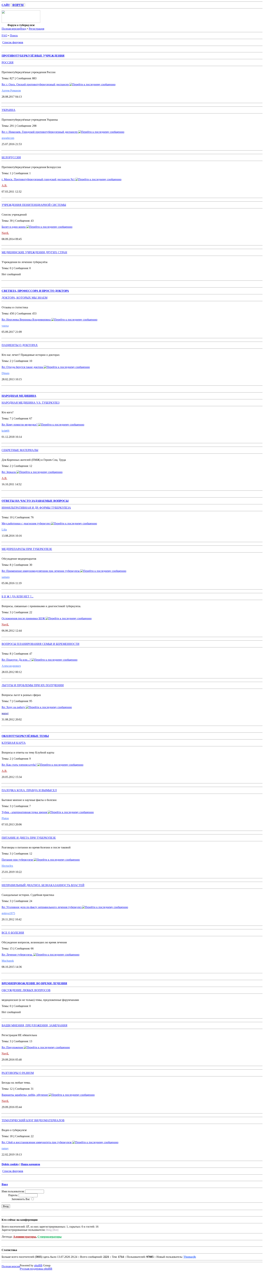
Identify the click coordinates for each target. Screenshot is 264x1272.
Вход (23, 28)
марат (5, 713)
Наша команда (30, 1164)
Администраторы (24, 1236)
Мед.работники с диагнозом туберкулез (26, 523)
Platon (5, 818)
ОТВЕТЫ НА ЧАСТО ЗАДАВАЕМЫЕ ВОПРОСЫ (35, 500)
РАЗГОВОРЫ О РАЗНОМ (18, 1072)
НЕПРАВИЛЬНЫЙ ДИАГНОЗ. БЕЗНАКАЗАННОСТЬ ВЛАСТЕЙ (43, 885)
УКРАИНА (8, 109)
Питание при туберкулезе (18, 859)
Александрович (11, 665)
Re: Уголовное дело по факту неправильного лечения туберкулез (42, 907)
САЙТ (6, 4)
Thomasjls (189, 1256)
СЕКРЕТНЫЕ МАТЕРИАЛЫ (20, 450)
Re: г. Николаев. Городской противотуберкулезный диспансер (40, 131)
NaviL (5, 232)
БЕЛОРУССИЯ (11, 157)
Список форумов (12, 42)
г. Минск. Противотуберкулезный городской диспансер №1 (38, 179)
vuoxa (5, 325)
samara (6, 577)
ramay (5, 1148)
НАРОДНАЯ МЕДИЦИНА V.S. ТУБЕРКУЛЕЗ (30, 402)
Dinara (5, 373)
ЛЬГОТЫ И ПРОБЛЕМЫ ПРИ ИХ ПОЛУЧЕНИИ (33, 685)
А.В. (4, 185)
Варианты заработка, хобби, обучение (25, 1094)
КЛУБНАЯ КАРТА (14, 742)
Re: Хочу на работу (14, 707)
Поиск (14, 35)
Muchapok (8, 960)
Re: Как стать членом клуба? (19, 764)
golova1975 (8, 913)
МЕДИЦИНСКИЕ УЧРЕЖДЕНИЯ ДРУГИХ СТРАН (34, 252)
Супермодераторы (50, 1236)
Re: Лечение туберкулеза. (17, 954)
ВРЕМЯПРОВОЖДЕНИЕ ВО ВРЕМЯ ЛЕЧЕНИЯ (34, 983)
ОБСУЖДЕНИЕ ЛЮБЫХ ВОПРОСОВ (26, 990)
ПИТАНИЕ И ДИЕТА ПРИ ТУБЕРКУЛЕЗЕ (29, 837)
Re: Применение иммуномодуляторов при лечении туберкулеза (41, 570)
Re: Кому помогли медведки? (20, 424)
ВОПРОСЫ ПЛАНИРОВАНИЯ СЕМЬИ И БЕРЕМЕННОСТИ (40, 643)
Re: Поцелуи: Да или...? (16, 659)
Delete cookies (10, 1164)
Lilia (4, 529)
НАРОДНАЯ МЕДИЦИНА (19, 395)
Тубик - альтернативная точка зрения (25, 812)
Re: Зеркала (9, 472)
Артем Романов (11, 90)
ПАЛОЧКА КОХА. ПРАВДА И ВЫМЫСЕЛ (29, 790)
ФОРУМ (18, 4)
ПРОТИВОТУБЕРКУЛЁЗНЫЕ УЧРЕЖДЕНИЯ (33, 55)
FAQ (4, 35)
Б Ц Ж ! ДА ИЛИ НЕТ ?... (17, 596)
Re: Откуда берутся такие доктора (23, 367)
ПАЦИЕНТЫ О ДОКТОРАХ (20, 345)
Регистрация (36, 28)
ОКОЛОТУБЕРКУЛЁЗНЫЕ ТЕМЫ (25, 735)
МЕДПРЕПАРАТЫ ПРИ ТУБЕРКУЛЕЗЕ (27, 549)
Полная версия (11, 28)
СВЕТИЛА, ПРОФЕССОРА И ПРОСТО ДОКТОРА (35, 290)
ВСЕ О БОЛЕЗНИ (13, 932)
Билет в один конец (14, 226)
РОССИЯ (7, 62)
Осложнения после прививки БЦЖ (24, 618)
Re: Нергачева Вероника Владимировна (26, 319)
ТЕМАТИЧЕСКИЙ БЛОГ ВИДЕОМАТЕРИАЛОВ (33, 1120)
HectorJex (7, 865)
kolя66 (5, 430)
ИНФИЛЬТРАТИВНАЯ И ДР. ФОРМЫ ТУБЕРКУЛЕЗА (36, 507)
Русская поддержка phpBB (36, 1268)
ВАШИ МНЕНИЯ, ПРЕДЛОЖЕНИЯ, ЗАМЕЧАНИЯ (34, 1025)
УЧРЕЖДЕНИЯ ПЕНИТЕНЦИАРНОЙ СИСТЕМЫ (34, 204)
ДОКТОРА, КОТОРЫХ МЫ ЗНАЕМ (24, 297)
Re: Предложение (13, 1047)
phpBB (38, 1265)
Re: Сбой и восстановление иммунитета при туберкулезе (37, 1142)
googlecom (8, 138)
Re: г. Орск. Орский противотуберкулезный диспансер (36, 84)
